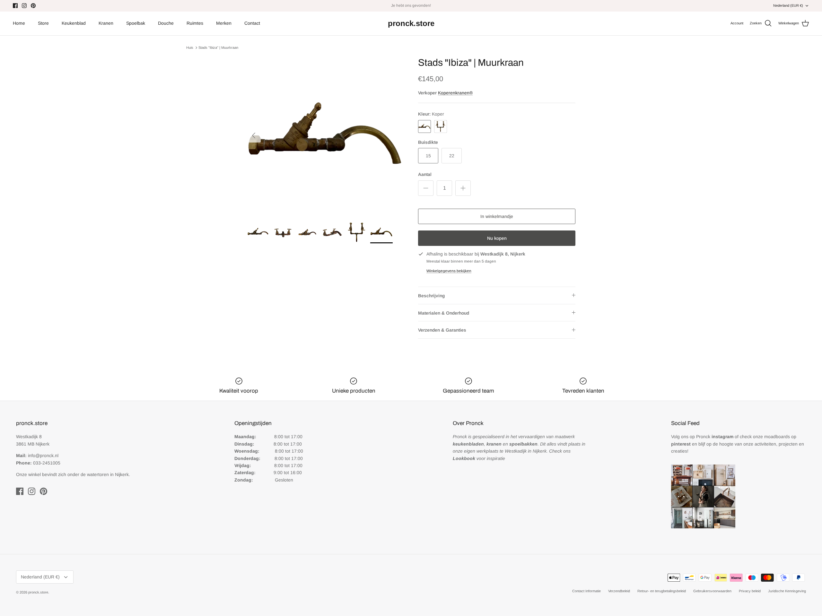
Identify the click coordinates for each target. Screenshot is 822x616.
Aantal (425, 174)
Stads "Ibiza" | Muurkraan (218, 47)
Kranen (106, 23)
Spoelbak (135, 23)
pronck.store (38, 592)
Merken (224, 23)
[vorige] (254, 135)
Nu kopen (497, 238)
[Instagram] (24, 5)
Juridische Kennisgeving (787, 591)
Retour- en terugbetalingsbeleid (661, 591)
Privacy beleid (750, 591)
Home (19, 23)
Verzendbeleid (619, 591)
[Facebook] (15, 5)
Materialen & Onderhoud (443, 313)
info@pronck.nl (43, 455)
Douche (166, 23)
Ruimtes (195, 23)
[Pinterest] (33, 5)
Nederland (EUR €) (788, 5)
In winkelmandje (496, 216)
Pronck (714, 436)
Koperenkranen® (455, 92)
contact (426, 6)
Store (43, 23)
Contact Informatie (586, 591)
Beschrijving (431, 295)
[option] (325, 135)
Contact (252, 23)
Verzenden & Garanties (442, 330)
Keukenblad (74, 23)
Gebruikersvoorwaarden (712, 591)
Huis (189, 47)
